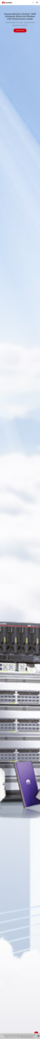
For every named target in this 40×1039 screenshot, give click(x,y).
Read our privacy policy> (27, 1036)
